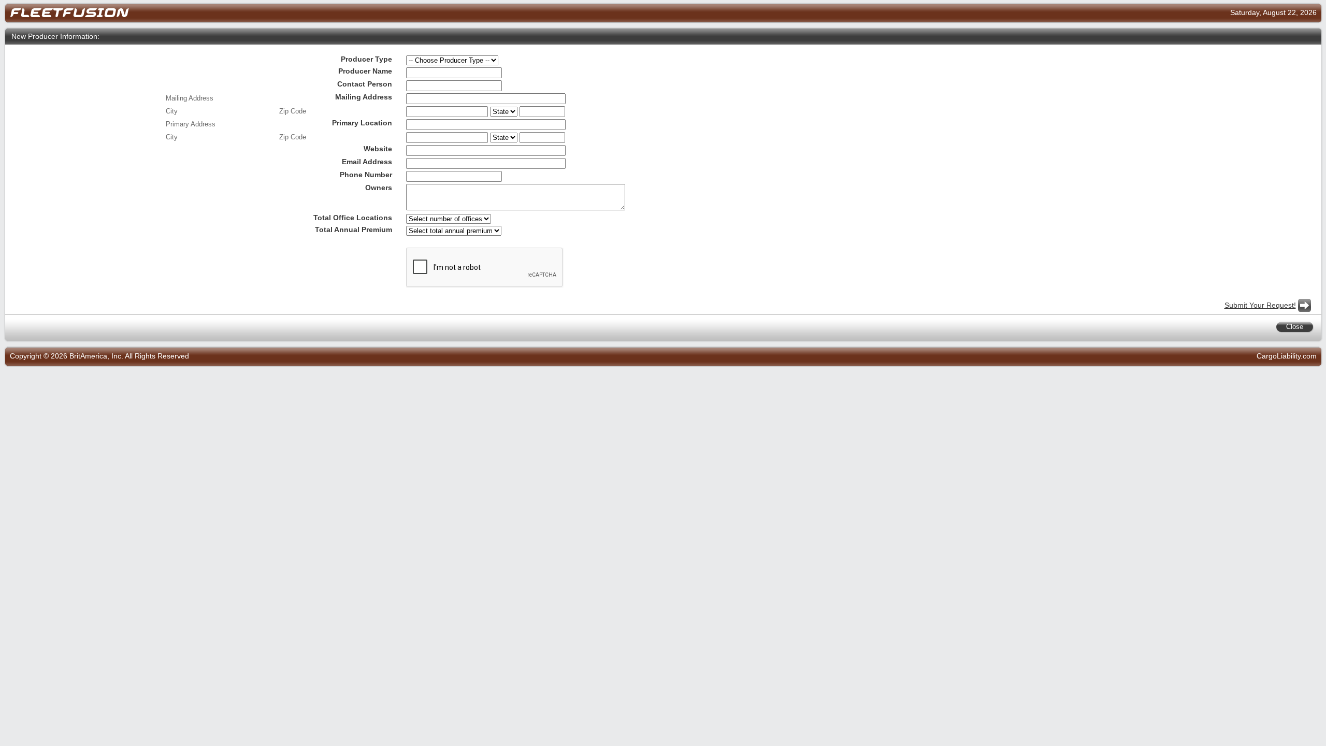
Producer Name (365, 71)
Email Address (367, 162)
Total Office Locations (352, 218)
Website (378, 149)
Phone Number (366, 175)
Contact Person (364, 84)
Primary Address (190, 124)
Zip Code (292, 111)
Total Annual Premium (353, 230)
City (172, 111)
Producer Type (366, 59)
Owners (378, 188)
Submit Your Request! (1260, 305)
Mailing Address (363, 97)
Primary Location (362, 123)
